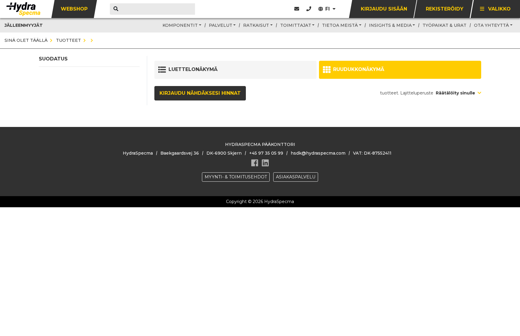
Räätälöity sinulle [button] (456, 93)
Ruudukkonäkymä (358, 69)
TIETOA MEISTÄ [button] (340, 25)
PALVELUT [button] (220, 25)
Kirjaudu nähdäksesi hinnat (200, 93)
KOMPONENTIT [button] (180, 25)
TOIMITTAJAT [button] (295, 25)
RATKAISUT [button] (256, 25)
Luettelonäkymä (193, 69)
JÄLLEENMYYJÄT (24, 25)
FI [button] (328, 9)
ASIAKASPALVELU (295, 177)
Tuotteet (68, 40)
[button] (309, 9)
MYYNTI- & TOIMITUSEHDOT (236, 177)
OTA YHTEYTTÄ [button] (491, 25)
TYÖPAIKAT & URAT (444, 25)
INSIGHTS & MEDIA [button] (390, 25)
